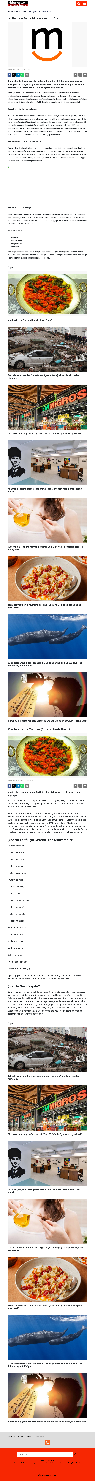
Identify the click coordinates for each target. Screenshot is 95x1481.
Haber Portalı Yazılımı (49, 1475)
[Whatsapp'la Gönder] (22, 75)
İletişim (28, 1436)
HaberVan (11, 1436)
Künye (20, 1436)
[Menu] (84, 4)
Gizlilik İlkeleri (39, 1436)
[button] (75, 75)
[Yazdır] (27, 75)
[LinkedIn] (18, 75)
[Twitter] (14, 75)
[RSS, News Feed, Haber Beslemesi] (47, 1442)
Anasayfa (14, 12)
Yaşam (23, 12)
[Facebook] (9, 75)
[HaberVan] (18, 3)
